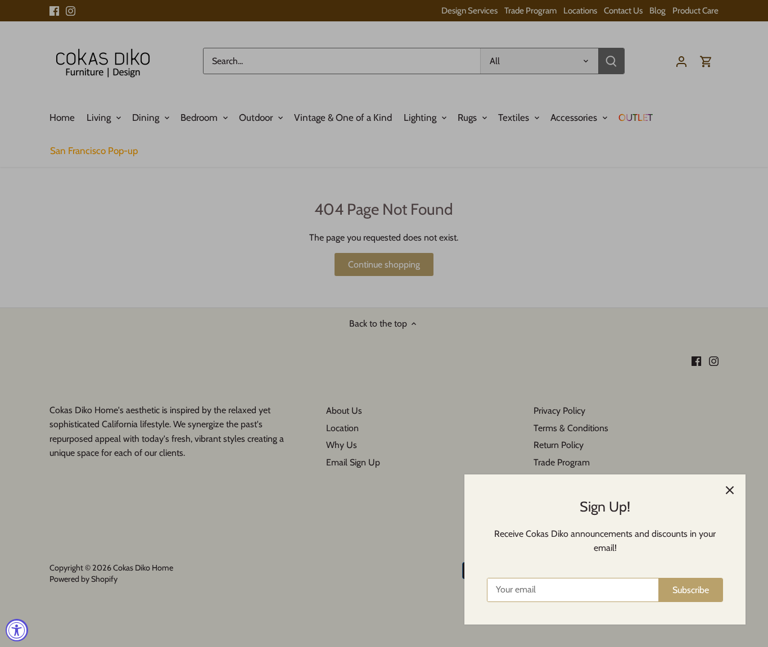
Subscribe (690, 590)
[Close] (729, 490)
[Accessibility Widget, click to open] (17, 630)
